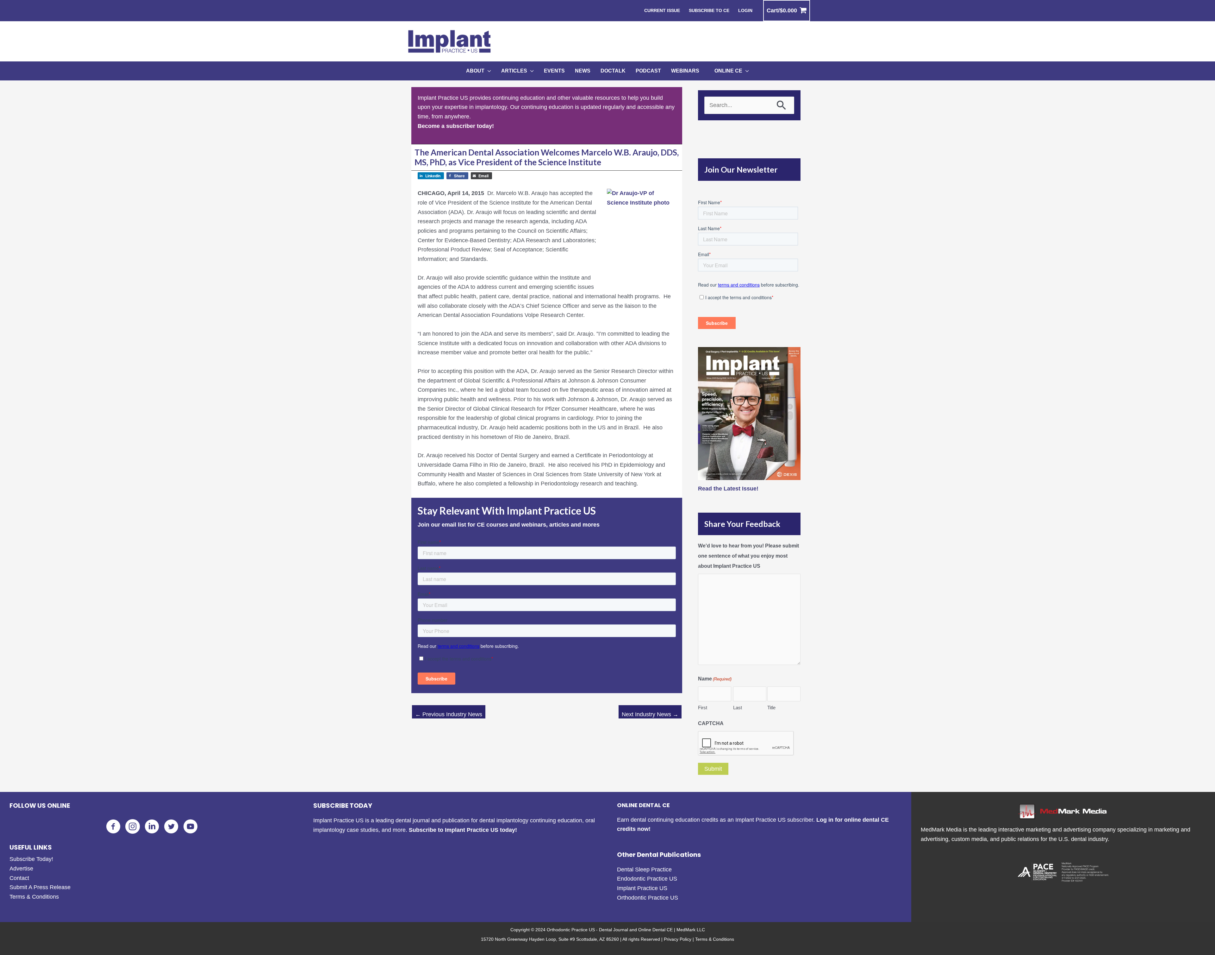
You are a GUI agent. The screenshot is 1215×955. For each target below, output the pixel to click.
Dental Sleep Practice (644, 869)
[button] (487, 70)
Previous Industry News (448, 714)
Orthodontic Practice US (647, 898)
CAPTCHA (711, 723)
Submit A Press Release (40, 887)
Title (771, 707)
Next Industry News (650, 714)
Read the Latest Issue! (728, 488)
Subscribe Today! (31, 859)
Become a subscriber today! (456, 126)
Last (737, 707)
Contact (19, 878)
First (702, 707)
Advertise (21, 868)
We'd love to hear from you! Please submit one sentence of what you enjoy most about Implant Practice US (748, 556)
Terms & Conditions (34, 897)
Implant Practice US (642, 888)
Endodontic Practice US (647, 879)
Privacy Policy (677, 939)
